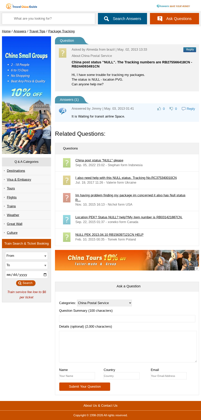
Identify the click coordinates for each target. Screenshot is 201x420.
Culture (12, 233)
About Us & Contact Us (100, 405)
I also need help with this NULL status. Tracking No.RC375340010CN (126, 178)
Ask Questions (179, 18)
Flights (12, 197)
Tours (11, 188)
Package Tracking (61, 31)
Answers (20, 31)
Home (6, 31)
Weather (13, 215)
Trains (11, 206)
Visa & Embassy (19, 179)
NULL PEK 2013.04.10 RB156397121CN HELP (109, 235)
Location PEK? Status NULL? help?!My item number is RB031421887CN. (129, 217)
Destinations (16, 171)
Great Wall (14, 224)
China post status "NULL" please (99, 160)
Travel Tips (37, 31)
